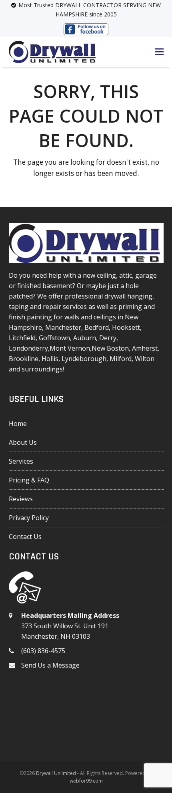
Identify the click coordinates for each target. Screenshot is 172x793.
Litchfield (22, 337)
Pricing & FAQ (29, 480)
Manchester (63, 327)
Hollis (50, 358)
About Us (23, 442)
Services (21, 461)
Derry (107, 337)
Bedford (96, 327)
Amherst (145, 348)
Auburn (84, 337)
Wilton (144, 358)
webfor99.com (86, 780)
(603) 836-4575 (43, 650)
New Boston (110, 348)
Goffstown (54, 337)
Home (18, 423)
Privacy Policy (29, 517)
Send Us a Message (50, 665)
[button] (159, 51)
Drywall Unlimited (56, 773)
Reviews (21, 498)
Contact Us (25, 536)
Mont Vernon (70, 348)
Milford (121, 358)
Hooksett (126, 327)
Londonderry (28, 348)
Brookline (23, 358)
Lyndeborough (84, 358)
